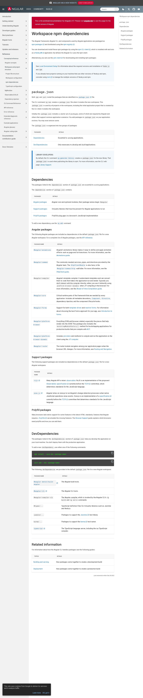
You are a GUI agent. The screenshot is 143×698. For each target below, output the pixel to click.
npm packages (37, 44)
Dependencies (38, 138)
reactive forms (90, 308)
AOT (88, 329)
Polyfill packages (40, 216)
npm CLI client (83, 49)
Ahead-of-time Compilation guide (89, 289)
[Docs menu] (3, 9)
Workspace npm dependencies (130, 16)
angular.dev (88, 21)
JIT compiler (73, 339)
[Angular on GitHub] (133, 9)
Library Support (45, 165)
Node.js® (38, 53)
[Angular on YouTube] (138, 9)
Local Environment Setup (48, 66)
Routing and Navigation (103, 349)
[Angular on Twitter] (128, 9)
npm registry (68, 44)
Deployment (38, 569)
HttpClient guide (63, 272)
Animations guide (63, 255)
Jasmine (84, 515)
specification (105, 396)
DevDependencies (40, 145)
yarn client (57, 58)
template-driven (75, 308)
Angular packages (40, 202)
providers (67, 336)
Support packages (40, 209)
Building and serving (41, 562)
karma (83, 522)
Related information (126, 48)
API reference (87, 238)
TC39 (87, 384)
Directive (106, 298)
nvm (48, 77)
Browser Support (81, 418)
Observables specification (56, 384)
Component (96, 298)
